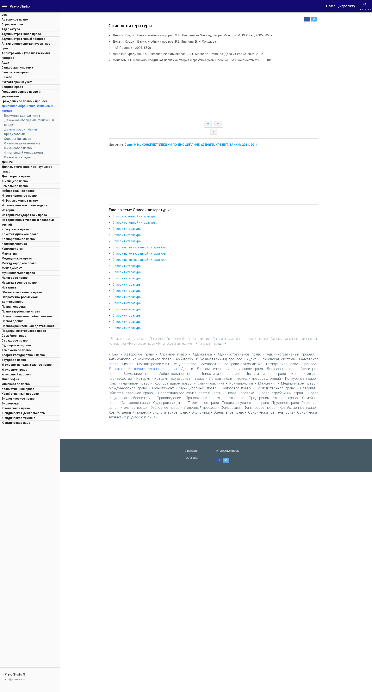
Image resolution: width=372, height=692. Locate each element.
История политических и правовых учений (245, 378)
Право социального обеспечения (27, 316)
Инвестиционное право (19, 195)
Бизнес (7, 77)
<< (361, 9)
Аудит (6, 62)
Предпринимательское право (24, 331)
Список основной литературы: (135, 216)
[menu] (4, 6)
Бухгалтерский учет (17, 82)
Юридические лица (16, 423)
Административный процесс (23, 39)
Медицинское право (17, 258)
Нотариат (9, 287)
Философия (10, 379)
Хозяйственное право (18, 389)
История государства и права (24, 215)
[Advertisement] (30, 485)
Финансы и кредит (18, 157)
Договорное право (16, 176)
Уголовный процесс (17, 374)
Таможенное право (16, 350)
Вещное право (12, 87)
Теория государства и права (23, 355)
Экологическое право (18, 398)
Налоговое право (15, 278)
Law (4, 14)
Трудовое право (14, 360)
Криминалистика (14, 244)
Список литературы (127, 229)
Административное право (21, 34)
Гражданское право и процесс (25, 101)
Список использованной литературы (139, 247)
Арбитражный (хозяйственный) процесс (209, 359)
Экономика (10, 403)
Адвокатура (11, 29)
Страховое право (15, 340)
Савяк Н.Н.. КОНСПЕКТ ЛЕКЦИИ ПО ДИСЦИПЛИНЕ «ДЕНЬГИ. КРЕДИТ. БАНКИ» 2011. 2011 (190, 145)
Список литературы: (127, 328)
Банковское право (15, 72)
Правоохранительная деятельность (29, 326)
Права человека (14, 306)
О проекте (191, 450)
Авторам (192, 457)
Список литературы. (127, 303)
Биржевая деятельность (22, 115)
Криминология (12, 249)
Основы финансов (17, 139)
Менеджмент (12, 268)
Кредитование (15, 134)
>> (369, 9)
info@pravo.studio (15, 679)
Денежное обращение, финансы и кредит (179, 339)
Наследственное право (19, 282)
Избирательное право (18, 191)
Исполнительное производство (25, 205)
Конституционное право (20, 234)
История (8, 210)
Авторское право (15, 19)
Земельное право (15, 186)
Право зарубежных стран (21, 311)
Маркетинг (10, 253)
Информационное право (20, 200)
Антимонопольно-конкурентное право (140, 359)
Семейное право (14, 335)
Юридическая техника (18, 418)
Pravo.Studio (20, 6)
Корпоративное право (18, 239)
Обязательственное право (22, 292)
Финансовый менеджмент (23, 153)
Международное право (19, 263)
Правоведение (12, 321)
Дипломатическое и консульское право (230, 369)
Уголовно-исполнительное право (27, 365)
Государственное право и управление (231, 364)
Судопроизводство (16, 345)
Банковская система (17, 67)
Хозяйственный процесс (20, 394)
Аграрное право (14, 24)
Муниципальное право (18, 273)
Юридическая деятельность (23, 413)
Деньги (7, 162)
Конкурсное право (15, 229)
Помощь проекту (340, 6)
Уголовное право (14, 369)
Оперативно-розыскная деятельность (189, 393)
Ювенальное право (16, 408)
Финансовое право (18, 148)
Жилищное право (15, 181)
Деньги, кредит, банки (20, 129)
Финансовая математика (22, 143)
